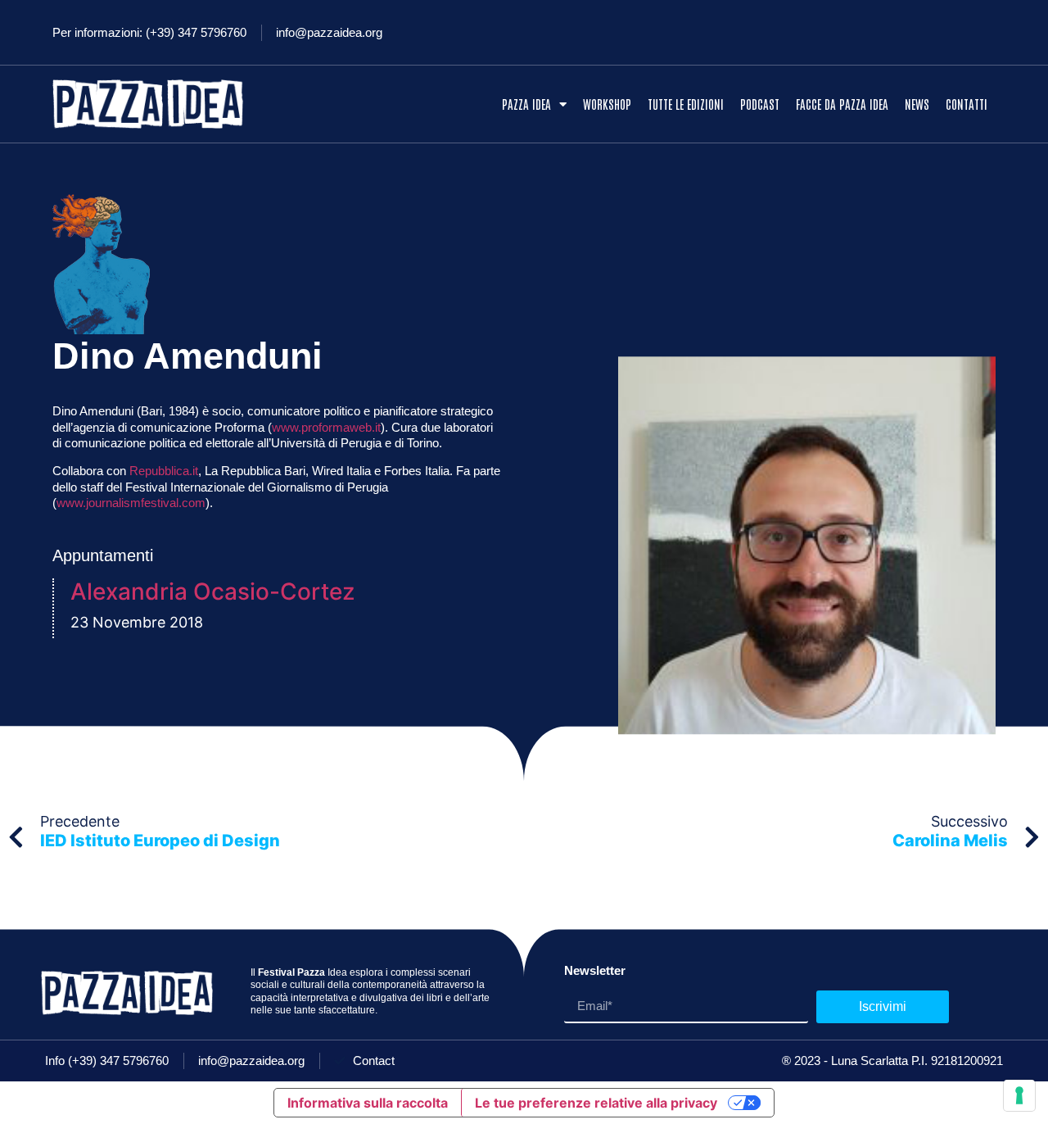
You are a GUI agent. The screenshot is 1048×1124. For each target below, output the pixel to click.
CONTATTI (966, 103)
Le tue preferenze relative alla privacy (596, 1103)
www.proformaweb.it (326, 427)
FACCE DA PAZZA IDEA (842, 103)
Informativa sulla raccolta (367, 1103)
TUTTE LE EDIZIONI (686, 103)
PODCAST (759, 103)
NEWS (917, 103)
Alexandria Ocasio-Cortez (212, 591)
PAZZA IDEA (526, 103)
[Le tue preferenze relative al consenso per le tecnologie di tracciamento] (1019, 1095)
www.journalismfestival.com (131, 503)
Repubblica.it (163, 471)
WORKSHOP (607, 103)
